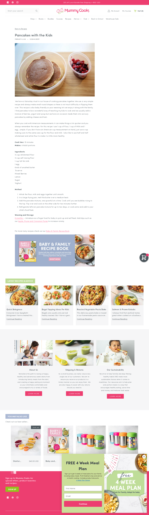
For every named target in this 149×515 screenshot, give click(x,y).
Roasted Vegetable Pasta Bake (91, 309)
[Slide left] (12, 470)
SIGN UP (12, 489)
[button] (33, 19)
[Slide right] (15, 470)
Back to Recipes (21, 29)
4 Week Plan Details (83, 480)
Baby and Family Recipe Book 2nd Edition (51, 461)
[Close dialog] (144, 457)
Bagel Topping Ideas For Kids (55, 309)
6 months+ (19, 218)
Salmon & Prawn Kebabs (124, 309)
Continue (83, 503)
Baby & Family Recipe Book (57, 231)
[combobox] (22, 10)
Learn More (33, 393)
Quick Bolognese (14, 309)
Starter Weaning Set (19, 461)
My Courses (126, 11)
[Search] (36, 10)
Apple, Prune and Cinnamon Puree (33, 221)
